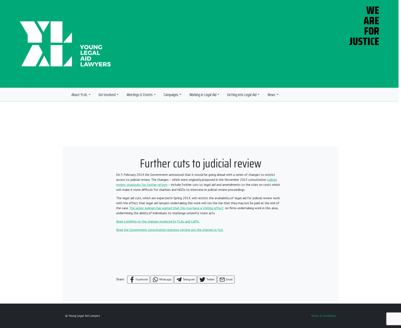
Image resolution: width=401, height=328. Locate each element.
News (271, 94)
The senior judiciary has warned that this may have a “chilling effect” (176, 208)
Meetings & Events (140, 94)
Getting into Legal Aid (241, 94)
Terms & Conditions (323, 316)
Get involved (107, 94)
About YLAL (79, 94)
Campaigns (171, 94)
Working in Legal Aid (202, 94)
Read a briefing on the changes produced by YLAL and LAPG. (157, 221)
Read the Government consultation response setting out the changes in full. (169, 230)
